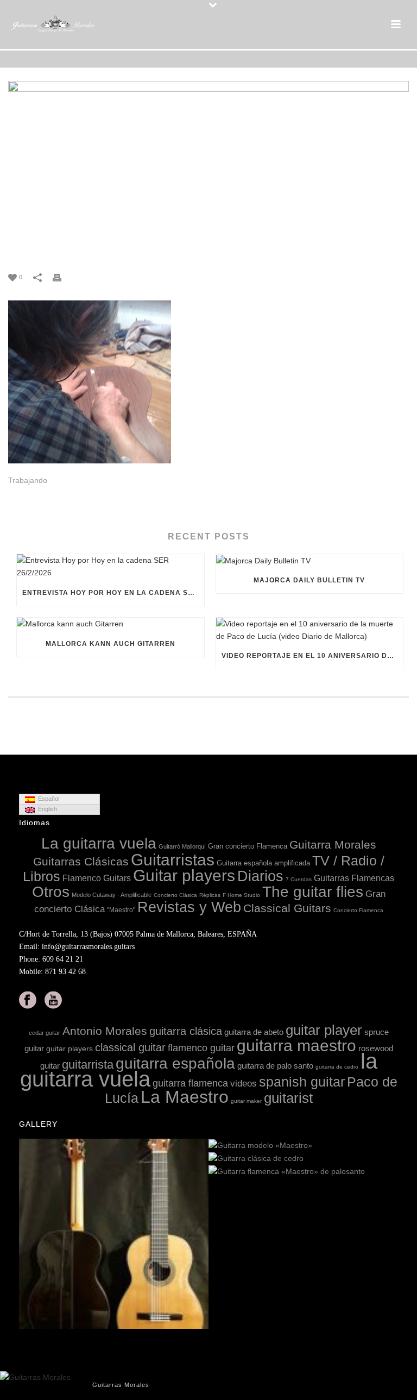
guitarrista (87, 1064)
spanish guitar (302, 1081)
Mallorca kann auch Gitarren (110, 644)
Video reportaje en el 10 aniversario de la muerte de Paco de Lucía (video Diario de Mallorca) (312, 656)
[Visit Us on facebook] (27, 1000)
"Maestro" (121, 910)
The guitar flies (312, 891)
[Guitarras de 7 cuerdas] (199, 1234)
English (46, 809)
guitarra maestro (296, 1045)
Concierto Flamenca (358, 910)
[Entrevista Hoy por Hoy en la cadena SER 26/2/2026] (110, 566)
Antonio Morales (104, 1031)
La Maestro (185, 1097)
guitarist (288, 1098)
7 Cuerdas (299, 879)
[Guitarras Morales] (54, 24)
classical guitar (130, 1047)
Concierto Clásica (175, 895)
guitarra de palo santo (275, 1065)
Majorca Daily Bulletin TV (309, 580)
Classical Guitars (287, 908)
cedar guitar (44, 1032)
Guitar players (184, 875)
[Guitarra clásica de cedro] (389, 1158)
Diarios (260, 876)
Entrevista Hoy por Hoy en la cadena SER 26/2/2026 (113, 593)
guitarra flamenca (190, 1083)
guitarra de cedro (336, 1067)
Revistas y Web (189, 907)
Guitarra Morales (332, 844)
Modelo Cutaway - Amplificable (111, 895)
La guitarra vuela (98, 843)
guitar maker (246, 1101)
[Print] (62, 277)
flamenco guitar (201, 1048)
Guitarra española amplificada (263, 863)
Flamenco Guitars (96, 878)
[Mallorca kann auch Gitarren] (110, 624)
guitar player (324, 1030)
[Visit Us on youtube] (53, 1000)
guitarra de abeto (253, 1032)
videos (243, 1083)
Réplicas (209, 895)
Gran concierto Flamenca (247, 846)
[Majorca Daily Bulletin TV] (309, 560)
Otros (51, 891)
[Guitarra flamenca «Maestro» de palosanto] (389, 1172)
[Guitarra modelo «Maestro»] (389, 1145)
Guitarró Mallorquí (182, 846)
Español (47, 798)
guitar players (69, 1048)
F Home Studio (241, 895)
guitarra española (175, 1063)
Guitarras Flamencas (354, 878)
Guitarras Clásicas (81, 861)
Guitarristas (172, 860)
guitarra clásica (185, 1031)
